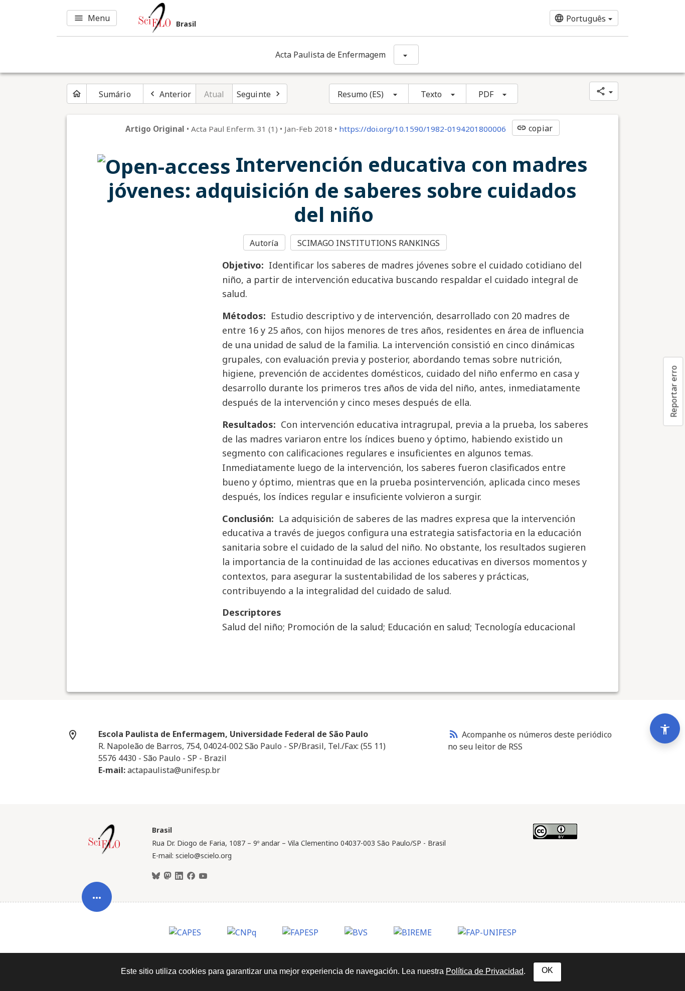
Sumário (115, 94)
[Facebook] (191, 876)
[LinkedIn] (179, 876)
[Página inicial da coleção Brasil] (104, 852)
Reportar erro (673, 391)
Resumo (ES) (360, 94)
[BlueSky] (156, 876)
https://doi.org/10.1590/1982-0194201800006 (422, 129)
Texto (431, 94)
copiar (535, 128)
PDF (485, 94)
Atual (214, 94)
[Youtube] (203, 876)
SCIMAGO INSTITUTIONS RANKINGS (368, 243)
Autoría (264, 243)
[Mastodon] (167, 876)
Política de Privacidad (485, 971)
